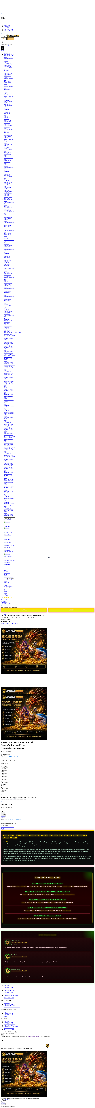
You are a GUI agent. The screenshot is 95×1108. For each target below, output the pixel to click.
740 (4, 590)
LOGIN (71, 610)
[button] (4, 690)
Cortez (5, 570)
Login (3, 38)
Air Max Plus (7, 573)
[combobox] (7, 44)
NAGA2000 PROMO (9, 1028)
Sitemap (5, 1016)
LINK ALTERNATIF (9, 998)
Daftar (11, 38)
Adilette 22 (6, 582)
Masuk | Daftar (7, 25)
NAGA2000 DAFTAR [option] (4, 774)
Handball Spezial (8, 579)
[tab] (47, 50)
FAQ (5, 1012)
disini (13, 799)
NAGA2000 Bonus (8, 1013)
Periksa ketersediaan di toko (7, 827)
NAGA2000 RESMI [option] (4, 791)
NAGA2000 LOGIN (9, 29)
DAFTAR (24, 610)
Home (5, 614)
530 (4, 589)
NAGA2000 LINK (8, 992)
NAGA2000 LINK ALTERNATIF (12, 995)
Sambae (5, 583)
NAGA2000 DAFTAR (9, 990)
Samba (5, 581)
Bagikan (3, 828)
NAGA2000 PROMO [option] (4, 784)
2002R (5, 591)
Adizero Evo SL (7, 585)
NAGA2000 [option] (4, 768)
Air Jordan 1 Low (8, 571)
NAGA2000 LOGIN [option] (4, 771)
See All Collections (8, 577)
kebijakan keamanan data (33, 1036)
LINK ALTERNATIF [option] (4, 788)
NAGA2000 (7, 26)
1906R (5, 593)
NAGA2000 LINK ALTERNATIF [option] (4, 781)
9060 (5, 594)
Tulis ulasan (17, 756)
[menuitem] (7, 53)
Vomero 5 (6, 575)
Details (2, 829)
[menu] (47, 325)
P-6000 (5, 574)
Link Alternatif (7, 1099)
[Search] (2, 48)
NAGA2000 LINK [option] (4, 777)
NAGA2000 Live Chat (9, 1014)
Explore (2, 50)
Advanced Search (5, 45)
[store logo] (12, 36)
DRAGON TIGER (8, 30)
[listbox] (19, 780)
